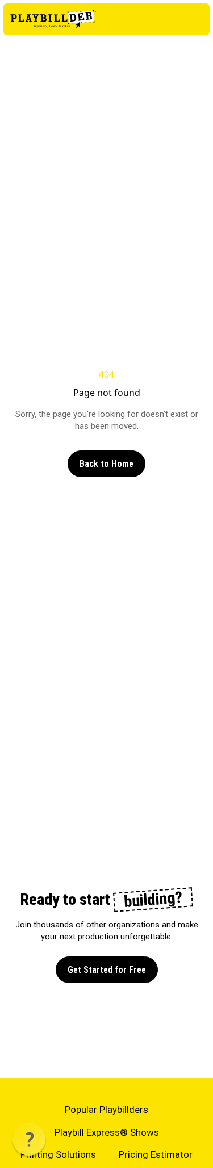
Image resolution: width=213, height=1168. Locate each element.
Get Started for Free (107, 969)
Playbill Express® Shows (107, 1132)
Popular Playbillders (106, 1109)
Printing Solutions (58, 1154)
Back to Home (106, 463)
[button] (28, 1139)
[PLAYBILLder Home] (53, 19)
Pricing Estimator (156, 1154)
